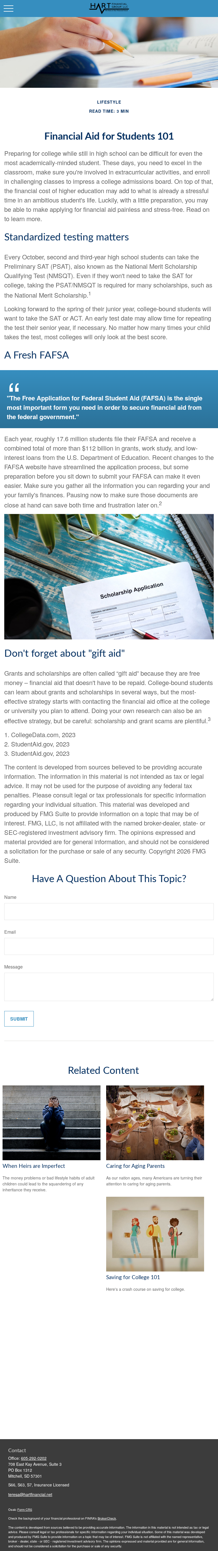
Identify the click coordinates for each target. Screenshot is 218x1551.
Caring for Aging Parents (135, 1166)
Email (10, 932)
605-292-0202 (34, 1458)
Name (10, 897)
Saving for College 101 (133, 1277)
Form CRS (24, 1509)
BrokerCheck (107, 1518)
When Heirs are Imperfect (34, 1166)
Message (13, 966)
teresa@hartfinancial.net (30, 1494)
